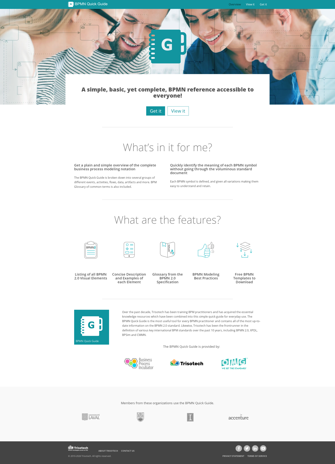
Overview (235, 4)
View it (250, 4)
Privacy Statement (233, 456)
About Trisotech (108, 450)
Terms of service (257, 456)
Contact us (128, 450)
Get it (263, 4)
